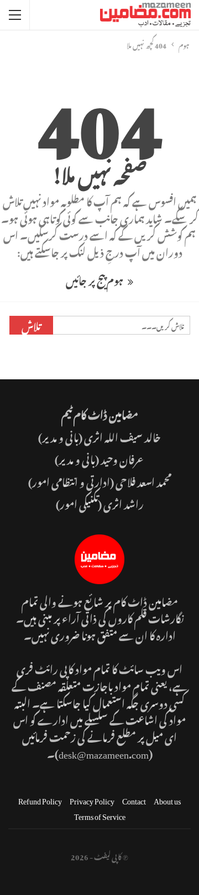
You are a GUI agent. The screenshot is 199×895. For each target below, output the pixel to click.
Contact (134, 799)
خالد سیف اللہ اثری (122, 435)
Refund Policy (40, 799)
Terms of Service (99, 814)
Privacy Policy (92, 799)
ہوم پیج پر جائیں (95, 279)
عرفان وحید (123, 458)
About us (167, 799)
